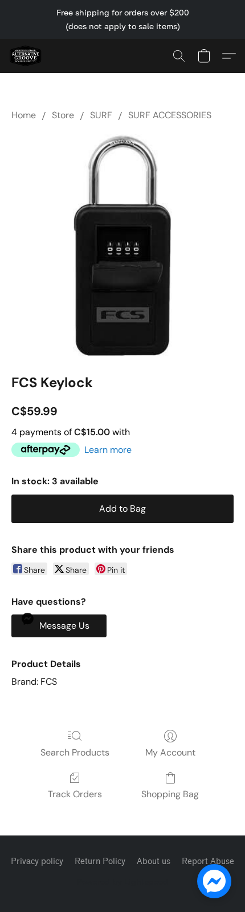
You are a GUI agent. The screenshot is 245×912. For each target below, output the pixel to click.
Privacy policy (37, 861)
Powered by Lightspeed (122, 881)
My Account (170, 752)
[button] (26, 56)
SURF (101, 115)
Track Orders (75, 794)
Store (63, 115)
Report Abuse (208, 861)
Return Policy (100, 861)
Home (23, 115)
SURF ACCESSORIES (169, 115)
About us (153, 861)
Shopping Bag (170, 794)
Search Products (74, 752)
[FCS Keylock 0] (123, 245)
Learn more (108, 450)
